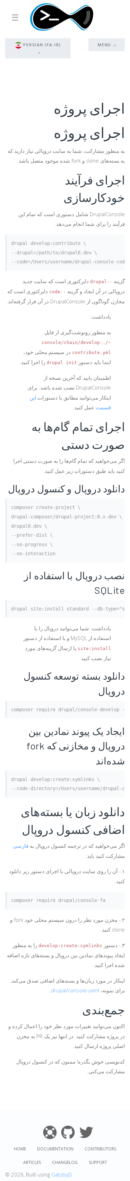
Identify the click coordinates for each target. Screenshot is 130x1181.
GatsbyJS (61, 1174)
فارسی (20, 845)
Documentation (55, 1149)
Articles (32, 1162)
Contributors (100, 1149)
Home (20, 1149)
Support (98, 1162)
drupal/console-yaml (75, 990)
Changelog (65, 1162)
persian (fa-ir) (42, 44)
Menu (104, 44)
